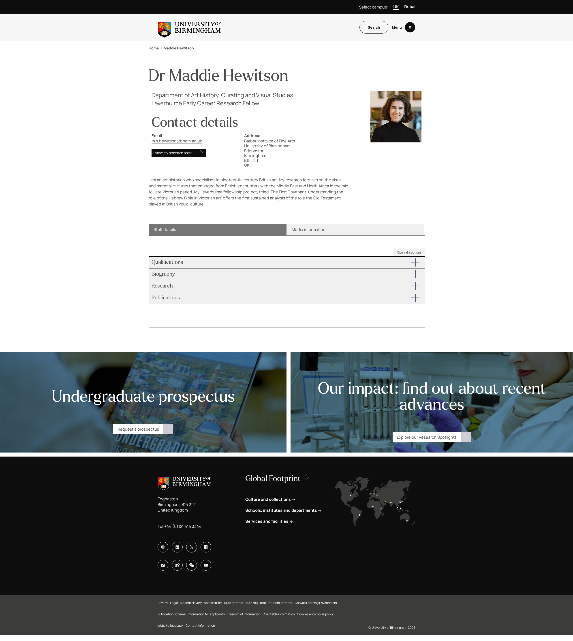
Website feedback (170, 625)
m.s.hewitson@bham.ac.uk (177, 141)
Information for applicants (206, 614)
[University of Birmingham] (189, 27)
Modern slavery (191, 603)
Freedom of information (243, 614)
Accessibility (213, 603)
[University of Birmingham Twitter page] (191, 547)
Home (154, 48)
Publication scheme (172, 614)
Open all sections (409, 252)
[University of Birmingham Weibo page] (177, 565)
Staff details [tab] (165, 229)
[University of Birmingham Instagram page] (163, 547)
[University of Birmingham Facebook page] (206, 547)
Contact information (200, 625)
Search (374, 27)
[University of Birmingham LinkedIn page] (177, 547)
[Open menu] (410, 27)
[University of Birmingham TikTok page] (163, 565)
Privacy (163, 603)
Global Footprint (273, 478)
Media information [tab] (308, 229)
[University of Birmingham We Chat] (191, 565)
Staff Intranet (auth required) (245, 603)
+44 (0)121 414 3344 (182, 526)
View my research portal (174, 152)
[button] (287, 262)
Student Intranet (280, 603)
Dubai (409, 6)
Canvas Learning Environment (316, 603)
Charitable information (279, 614)
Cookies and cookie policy (315, 614)
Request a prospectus (138, 429)
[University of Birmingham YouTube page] (206, 565)
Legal (174, 603)
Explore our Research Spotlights (427, 437)
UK (396, 6)
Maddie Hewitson (179, 48)
